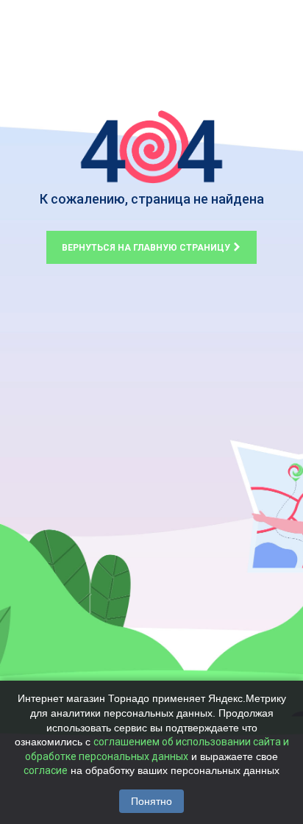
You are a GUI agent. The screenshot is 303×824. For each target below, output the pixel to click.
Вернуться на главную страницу (147, 248)
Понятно (151, 801)
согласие (46, 770)
